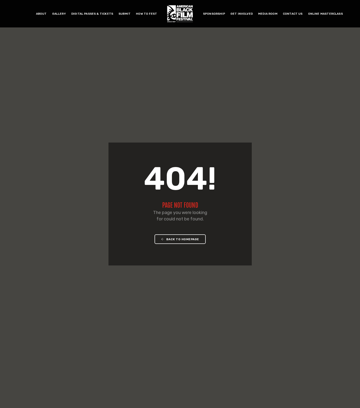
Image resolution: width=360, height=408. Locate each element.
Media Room (267, 13)
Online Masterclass (325, 13)
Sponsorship (214, 13)
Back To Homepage (182, 239)
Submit (125, 13)
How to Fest (146, 13)
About (41, 13)
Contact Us (293, 13)
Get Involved (241, 13)
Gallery (59, 13)
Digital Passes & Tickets (92, 13)
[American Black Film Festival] (180, 13)
